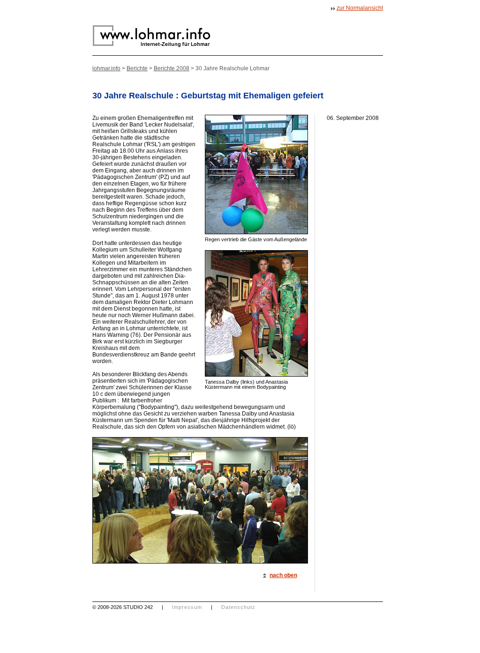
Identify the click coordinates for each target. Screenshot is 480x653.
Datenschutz (238, 607)
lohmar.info (106, 68)
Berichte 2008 (171, 68)
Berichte (137, 68)
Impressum (187, 607)
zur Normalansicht (360, 8)
